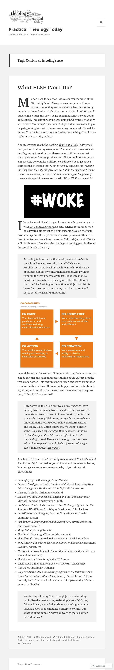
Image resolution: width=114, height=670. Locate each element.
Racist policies (57, 640)
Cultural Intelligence (66, 637)
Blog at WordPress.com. (29, 664)
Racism (44, 640)
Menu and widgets (101, 26)
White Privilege (72, 640)
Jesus (37, 640)
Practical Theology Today (35, 29)
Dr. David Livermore (42, 226)
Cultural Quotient (86, 637)
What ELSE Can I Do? (45, 87)
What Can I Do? (68, 145)
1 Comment (26, 643)
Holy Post (53, 447)
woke (49, 149)
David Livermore (26, 640)
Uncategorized (43, 637)
